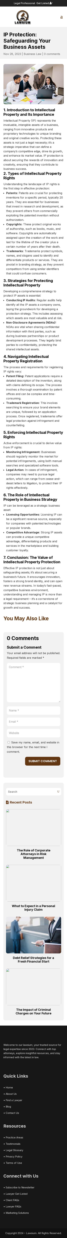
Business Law (32, 54)
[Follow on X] (11, 1064)
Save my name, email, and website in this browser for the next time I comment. (33, 747)
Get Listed (42, 3)
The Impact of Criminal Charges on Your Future (33, 1011)
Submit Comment (43, 761)
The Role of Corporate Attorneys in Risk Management (33, 854)
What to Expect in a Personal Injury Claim (33, 908)
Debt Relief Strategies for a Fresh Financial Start (33, 959)
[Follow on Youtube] (22, 1064)
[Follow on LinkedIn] (16, 1064)
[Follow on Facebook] (5, 1064)
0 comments (52, 54)
